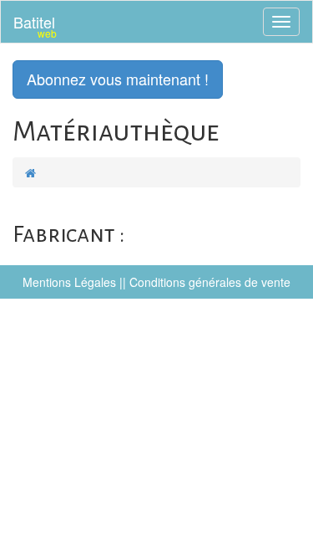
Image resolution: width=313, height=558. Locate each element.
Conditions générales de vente (209, 282)
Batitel (35, 25)
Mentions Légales (69, 282)
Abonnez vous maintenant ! (118, 79)
